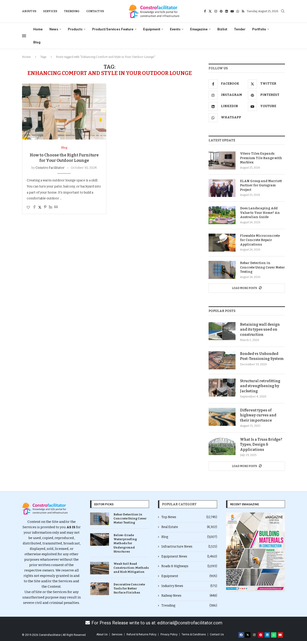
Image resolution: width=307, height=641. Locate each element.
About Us (29, 11)
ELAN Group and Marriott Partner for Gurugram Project (261, 185)
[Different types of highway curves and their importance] (222, 417)
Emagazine (199, 29)
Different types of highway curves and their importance (258, 415)
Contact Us (95, 11)
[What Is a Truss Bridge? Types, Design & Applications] (222, 446)
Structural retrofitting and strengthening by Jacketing (260, 386)
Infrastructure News (189, 546)
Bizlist (222, 29)
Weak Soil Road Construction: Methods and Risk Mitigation (131, 567)
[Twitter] (210, 11)
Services (50, 11)
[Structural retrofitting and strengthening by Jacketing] (222, 388)
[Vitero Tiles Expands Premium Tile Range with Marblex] (222, 160)
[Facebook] (205, 11)
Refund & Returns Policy (141, 634)
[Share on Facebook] (34, 207)
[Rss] (243, 11)
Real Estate (189, 527)
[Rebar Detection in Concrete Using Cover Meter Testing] (222, 270)
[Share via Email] (56, 207)
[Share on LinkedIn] (50, 207)
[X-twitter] (247, 635)
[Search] (282, 11)
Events (175, 29)
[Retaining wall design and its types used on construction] (222, 331)
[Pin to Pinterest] (45, 207)
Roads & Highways (189, 566)
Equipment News (189, 556)
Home (38, 29)
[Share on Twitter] (39, 207)
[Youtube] (232, 11)
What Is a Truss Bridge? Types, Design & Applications (261, 444)
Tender (239, 29)
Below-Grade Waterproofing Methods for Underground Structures (125, 543)
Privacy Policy (169, 634)
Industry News (189, 586)
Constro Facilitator (50, 168)
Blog (36, 42)
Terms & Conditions (194, 634)
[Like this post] (28, 207)
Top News (189, 517)
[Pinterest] (221, 11)
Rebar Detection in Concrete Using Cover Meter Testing (262, 267)
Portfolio (259, 29)
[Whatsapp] (237, 11)
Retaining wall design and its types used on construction (260, 329)
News (53, 29)
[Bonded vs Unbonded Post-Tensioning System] (222, 360)
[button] (231, 552)
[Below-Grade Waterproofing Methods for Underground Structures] (99, 539)
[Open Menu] (24, 36)
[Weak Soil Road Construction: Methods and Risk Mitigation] (99, 568)
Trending (72, 11)
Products (75, 29)
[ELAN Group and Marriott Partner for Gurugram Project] (222, 188)
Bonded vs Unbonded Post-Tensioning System (262, 356)
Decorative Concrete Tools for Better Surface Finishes (129, 588)
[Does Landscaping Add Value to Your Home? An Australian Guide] (222, 215)
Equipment (151, 29)
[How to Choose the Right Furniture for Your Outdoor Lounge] (64, 111)
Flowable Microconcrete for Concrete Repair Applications (260, 240)
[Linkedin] (226, 11)
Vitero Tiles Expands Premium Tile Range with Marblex (261, 158)
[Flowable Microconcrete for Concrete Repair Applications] (222, 243)
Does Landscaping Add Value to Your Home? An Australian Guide (260, 212)
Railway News (189, 596)
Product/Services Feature (112, 29)
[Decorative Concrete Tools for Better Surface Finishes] (99, 588)
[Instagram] (215, 11)
